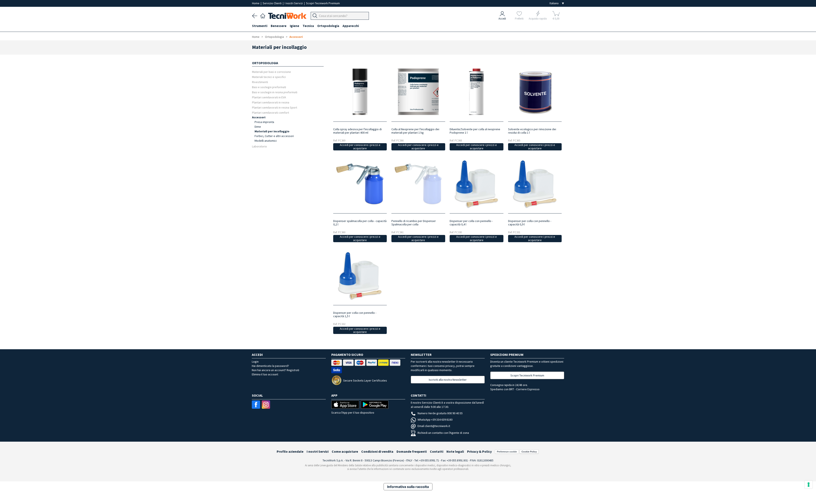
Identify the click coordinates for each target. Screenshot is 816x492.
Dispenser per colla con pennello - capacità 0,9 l (529, 222)
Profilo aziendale (290, 451)
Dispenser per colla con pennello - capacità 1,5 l (354, 314)
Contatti (436, 451)
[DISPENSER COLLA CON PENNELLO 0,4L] (476, 183)
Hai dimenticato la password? (270, 366)
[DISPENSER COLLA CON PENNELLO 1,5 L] (359, 275)
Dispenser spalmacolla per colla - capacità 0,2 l (360, 222)
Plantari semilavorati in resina (270, 102)
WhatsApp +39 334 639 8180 (435, 419)
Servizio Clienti (272, 3)
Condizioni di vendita (377, 451)
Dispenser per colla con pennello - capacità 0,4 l (471, 222)
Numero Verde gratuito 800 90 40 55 (440, 413)
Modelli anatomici (266, 140)
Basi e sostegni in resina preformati (274, 92)
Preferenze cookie (507, 451)
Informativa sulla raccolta (408, 487)
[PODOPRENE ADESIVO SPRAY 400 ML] (359, 91)
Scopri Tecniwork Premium (323, 3)
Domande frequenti (412, 451)
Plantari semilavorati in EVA (269, 97)
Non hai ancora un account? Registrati (275, 370)
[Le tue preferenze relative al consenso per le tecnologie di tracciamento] (809, 485)
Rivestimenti (260, 82)
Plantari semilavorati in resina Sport (274, 107)
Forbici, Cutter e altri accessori (274, 136)
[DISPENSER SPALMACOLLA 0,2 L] (359, 183)
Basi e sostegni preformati (269, 87)
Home (256, 3)
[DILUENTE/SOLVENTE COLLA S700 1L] (476, 91)
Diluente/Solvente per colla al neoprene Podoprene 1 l (475, 130)
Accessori (296, 37)
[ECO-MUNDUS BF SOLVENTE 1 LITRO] (534, 91)
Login (255, 361)
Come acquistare (345, 451)
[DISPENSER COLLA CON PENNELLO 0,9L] (534, 183)
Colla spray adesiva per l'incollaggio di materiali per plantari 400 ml (357, 130)
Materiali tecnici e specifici (269, 77)
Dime (258, 126)
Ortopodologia (274, 37)
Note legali (455, 451)
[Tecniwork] (262, 15)
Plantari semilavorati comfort (270, 112)
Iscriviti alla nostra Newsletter (448, 380)
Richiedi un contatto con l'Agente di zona (443, 433)
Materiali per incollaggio (272, 131)
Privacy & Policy (479, 451)
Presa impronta (264, 122)
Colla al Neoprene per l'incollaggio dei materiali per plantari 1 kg (415, 130)
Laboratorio (259, 146)
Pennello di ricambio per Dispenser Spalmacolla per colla (413, 222)
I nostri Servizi (294, 3)
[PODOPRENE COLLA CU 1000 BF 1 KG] (418, 91)
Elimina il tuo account (265, 374)
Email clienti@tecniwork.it (434, 426)
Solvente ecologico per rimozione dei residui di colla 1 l (532, 130)
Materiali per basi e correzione (271, 72)
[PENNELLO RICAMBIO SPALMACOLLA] (418, 183)
